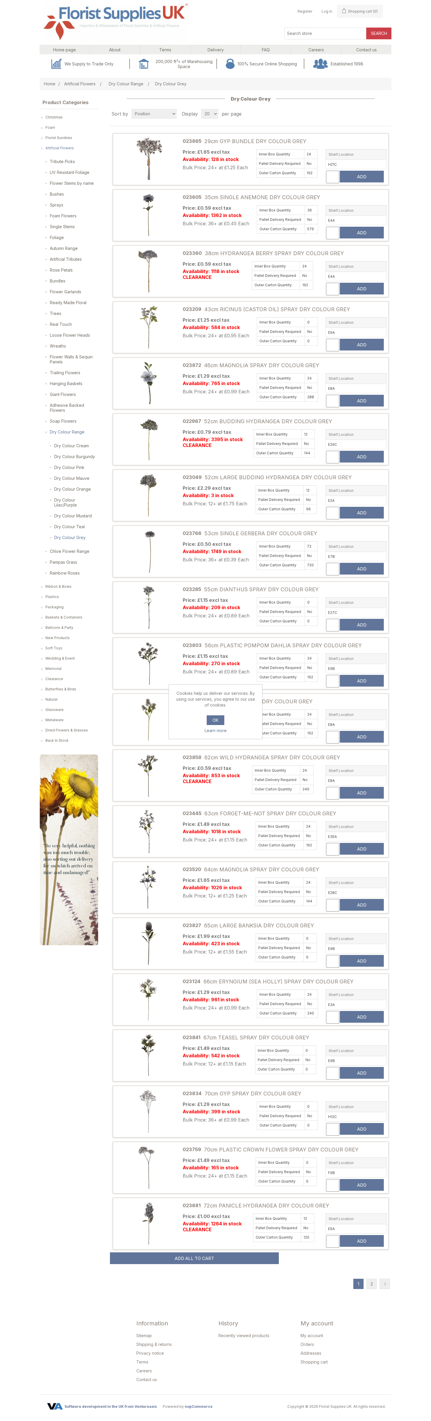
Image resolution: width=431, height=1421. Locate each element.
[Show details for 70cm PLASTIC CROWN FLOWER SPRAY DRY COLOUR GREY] (149, 1167)
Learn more (216, 730)
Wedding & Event (60, 658)
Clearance (54, 679)
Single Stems (62, 226)
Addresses (311, 1353)
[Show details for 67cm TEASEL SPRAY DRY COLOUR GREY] (149, 1055)
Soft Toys (53, 648)
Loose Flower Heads (70, 335)
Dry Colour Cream (71, 445)
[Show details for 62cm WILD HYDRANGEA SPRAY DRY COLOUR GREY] (149, 775)
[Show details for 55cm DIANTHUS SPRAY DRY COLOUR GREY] (149, 607)
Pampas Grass (63, 562)
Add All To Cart (194, 1258)
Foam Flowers (63, 215)
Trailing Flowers (65, 372)
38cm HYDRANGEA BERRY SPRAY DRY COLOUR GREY (274, 253)
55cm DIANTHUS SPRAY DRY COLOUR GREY (261, 589)
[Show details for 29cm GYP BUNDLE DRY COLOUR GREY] (149, 159)
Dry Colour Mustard (73, 515)
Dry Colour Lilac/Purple (65, 502)
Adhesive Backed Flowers (67, 408)
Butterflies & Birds (60, 689)
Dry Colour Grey (70, 537)
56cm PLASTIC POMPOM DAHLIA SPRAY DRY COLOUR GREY (283, 645)
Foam (50, 127)
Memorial (53, 668)
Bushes (57, 194)
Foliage (57, 237)
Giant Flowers (63, 394)
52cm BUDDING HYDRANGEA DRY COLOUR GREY (268, 421)
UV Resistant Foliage (69, 172)
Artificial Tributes (66, 259)
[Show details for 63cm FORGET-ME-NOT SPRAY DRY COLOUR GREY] (149, 831)
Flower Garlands (65, 291)
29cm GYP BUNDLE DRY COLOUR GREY (255, 141)
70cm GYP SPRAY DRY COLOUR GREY (253, 1093)
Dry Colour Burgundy (74, 456)
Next (103, 850)
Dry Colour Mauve (71, 478)
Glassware (54, 709)
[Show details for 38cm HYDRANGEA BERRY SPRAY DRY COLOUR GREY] (149, 271)
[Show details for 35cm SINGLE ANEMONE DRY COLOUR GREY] (149, 215)
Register (305, 11)
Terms (142, 1361)
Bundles (57, 280)
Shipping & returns (154, 1344)
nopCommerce (199, 1406)
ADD (361, 176)
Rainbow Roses (65, 572)
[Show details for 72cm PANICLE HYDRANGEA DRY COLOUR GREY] (149, 1223)
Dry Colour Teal (69, 526)
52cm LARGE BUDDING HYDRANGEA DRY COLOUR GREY (278, 477)
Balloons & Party (59, 627)
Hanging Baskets (66, 383)
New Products (57, 638)
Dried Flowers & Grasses (66, 730)
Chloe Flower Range (69, 551)
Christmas (54, 117)
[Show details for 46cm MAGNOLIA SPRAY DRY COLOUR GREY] (149, 383)
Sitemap (144, 1335)
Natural (51, 699)
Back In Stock (57, 740)
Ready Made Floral (68, 302)
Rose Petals (61, 269)
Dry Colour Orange (72, 489)
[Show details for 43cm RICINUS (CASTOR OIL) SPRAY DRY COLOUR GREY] (149, 327)
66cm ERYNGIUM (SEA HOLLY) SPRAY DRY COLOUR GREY (278, 981)
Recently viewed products (243, 1335)
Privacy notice (150, 1353)
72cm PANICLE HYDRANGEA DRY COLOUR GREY (266, 1205)
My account (312, 1335)
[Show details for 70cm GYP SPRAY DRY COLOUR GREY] (149, 1111)
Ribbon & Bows (58, 586)
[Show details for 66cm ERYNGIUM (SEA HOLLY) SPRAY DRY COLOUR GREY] (149, 999)
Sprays (56, 204)
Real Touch (61, 324)
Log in (327, 11)
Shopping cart (314, 1361)
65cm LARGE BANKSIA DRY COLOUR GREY (259, 925)
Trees (55, 313)
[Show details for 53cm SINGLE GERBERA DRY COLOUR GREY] (149, 551)
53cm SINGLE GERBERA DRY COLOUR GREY (260, 533)
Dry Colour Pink (69, 467)
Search (379, 33)
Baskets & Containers (63, 617)
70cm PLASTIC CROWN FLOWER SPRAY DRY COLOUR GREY (281, 1149)
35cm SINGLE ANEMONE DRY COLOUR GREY (262, 197)
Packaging (54, 607)
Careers (144, 1370)
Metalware (54, 720)
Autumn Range (64, 248)
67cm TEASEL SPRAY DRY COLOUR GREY (256, 1037)
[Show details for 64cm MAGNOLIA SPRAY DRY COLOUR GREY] (149, 887)
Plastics (52, 597)
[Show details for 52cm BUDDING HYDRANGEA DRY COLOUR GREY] (149, 439)
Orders (307, 1344)
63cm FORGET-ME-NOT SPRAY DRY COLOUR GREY (270, 813)
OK (215, 720)
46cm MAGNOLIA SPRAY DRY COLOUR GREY (261, 365)
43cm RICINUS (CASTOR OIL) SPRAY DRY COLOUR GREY (277, 309)
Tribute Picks (62, 161)
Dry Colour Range (67, 431)
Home (49, 83)
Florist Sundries (58, 138)
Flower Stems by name (72, 183)
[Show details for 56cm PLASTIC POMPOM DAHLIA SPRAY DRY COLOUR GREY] (149, 663)
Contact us (146, 1379)
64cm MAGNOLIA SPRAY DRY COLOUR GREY (261, 869)
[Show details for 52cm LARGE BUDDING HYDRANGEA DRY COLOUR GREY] (149, 495)
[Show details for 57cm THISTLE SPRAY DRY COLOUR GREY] (149, 719)
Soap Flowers (63, 421)
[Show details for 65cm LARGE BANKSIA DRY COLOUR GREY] (149, 943)
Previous (35, 850)
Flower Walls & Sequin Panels (71, 359)
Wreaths (58, 345)
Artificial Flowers (59, 148)
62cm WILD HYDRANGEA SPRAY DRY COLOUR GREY (272, 757)
